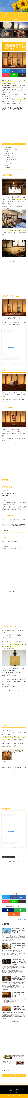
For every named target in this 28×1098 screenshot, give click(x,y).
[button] (25, 512)
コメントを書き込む (14, 1075)
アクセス (8, 161)
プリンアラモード (10, 153)
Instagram (7, 167)
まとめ (6, 165)
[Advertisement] (14, 126)
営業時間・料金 (10, 157)
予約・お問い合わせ (11, 159)
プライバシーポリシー (14, 1092)
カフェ (4, 857)
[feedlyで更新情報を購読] (20, 910)
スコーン (8, 151)
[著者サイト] (8, 910)
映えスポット (11, 857)
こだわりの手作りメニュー (11, 149)
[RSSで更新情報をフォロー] (14, 914)
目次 (12, 143)
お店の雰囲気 (8, 147)
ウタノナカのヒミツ (10, 163)
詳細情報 (7, 155)
